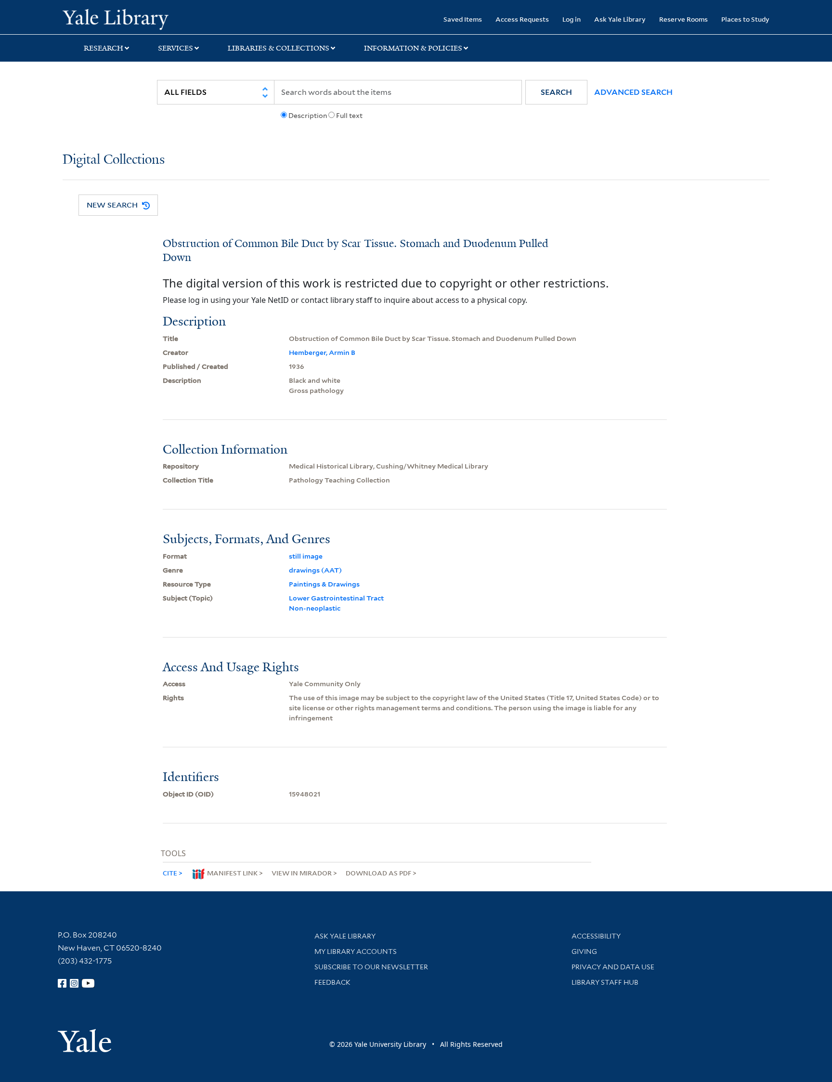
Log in (571, 19)
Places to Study (745, 19)
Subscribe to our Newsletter (371, 967)
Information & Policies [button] (413, 48)
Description (307, 115)
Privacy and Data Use (613, 967)
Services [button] (175, 48)
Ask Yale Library (620, 19)
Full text (349, 115)
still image (306, 556)
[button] (556, 92)
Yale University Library (116, 18)
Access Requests (522, 19)
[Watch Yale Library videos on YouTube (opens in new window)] (88, 983)
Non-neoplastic (314, 608)
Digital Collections (114, 160)
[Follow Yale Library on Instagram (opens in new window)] (74, 983)
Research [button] (103, 48)
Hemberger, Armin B (322, 352)
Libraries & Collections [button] (278, 48)
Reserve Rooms (683, 19)
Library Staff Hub (605, 982)
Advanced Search (633, 92)
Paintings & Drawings (324, 584)
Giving (584, 951)
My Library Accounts (355, 951)
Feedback (332, 982)
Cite (170, 872)
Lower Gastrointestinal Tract (336, 598)
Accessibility (596, 936)
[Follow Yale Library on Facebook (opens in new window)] (62, 983)
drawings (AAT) (315, 570)
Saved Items (462, 19)
